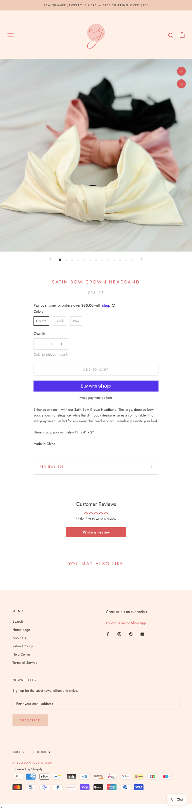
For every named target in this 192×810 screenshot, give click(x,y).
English (39, 752)
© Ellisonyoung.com (32, 763)
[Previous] (50, 259)
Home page (21, 629)
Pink (76, 320)
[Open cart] (182, 35)
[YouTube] (142, 634)
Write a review (96, 532)
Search (17, 621)
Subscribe (30, 720)
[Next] (141, 259)
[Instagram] (119, 634)
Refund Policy (22, 646)
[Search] (171, 35)
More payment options (96, 397)
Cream (41, 320)
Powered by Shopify (27, 769)
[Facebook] (108, 634)
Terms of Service (24, 662)
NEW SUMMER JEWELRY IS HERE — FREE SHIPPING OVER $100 (96, 5)
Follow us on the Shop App (126, 622)
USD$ (16, 752)
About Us (19, 637)
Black (60, 320)
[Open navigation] (11, 35)
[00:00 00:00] (96, 155)
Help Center (21, 654)
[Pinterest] (130, 634)
